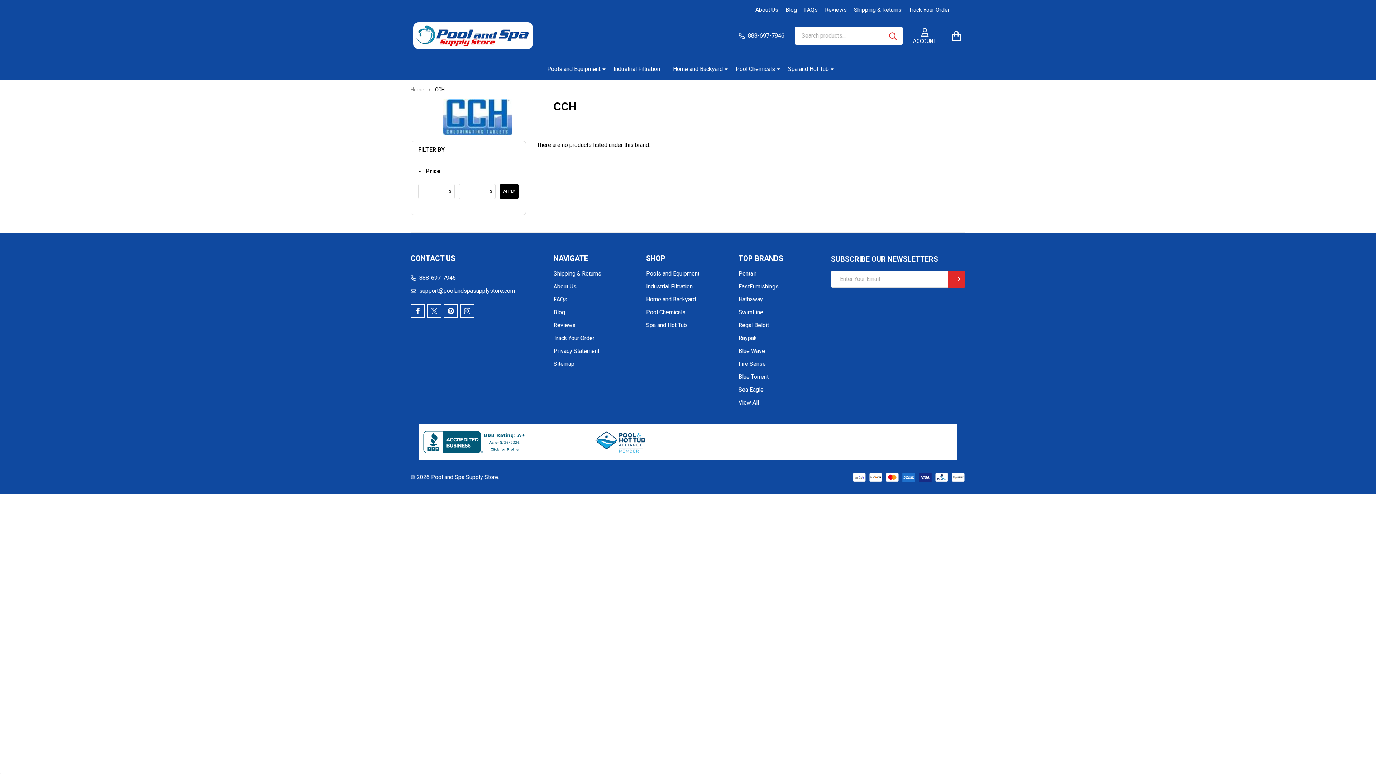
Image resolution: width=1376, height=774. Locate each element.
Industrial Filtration (636, 69)
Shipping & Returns (878, 9)
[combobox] (849, 36)
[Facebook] (417, 311)
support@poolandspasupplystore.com (467, 290)
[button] (429, 171)
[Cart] (956, 36)
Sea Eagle (751, 389)
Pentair (747, 273)
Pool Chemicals (755, 69)
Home (417, 89)
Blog (791, 9)
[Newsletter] (956, 279)
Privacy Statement (576, 351)
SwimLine (751, 312)
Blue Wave (752, 351)
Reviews (836, 9)
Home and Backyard (698, 69)
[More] (601, 69)
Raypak (748, 338)
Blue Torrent (754, 376)
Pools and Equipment (574, 69)
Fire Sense (752, 363)
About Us (766, 9)
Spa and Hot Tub (808, 69)
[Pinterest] (450, 311)
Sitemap (564, 363)
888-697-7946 (437, 277)
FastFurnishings (759, 286)
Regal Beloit (754, 325)
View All (749, 402)
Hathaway (751, 299)
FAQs (811, 9)
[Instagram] (467, 311)
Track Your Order (929, 9)
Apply (509, 191)
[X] (434, 311)
